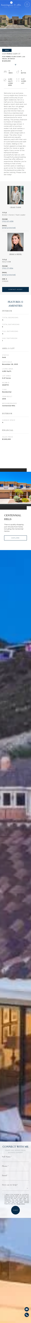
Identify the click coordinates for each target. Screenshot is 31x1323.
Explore (16, 538)
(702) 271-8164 (7, 268)
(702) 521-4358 (7, 221)
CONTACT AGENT (15, 289)
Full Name (6, 1157)
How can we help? (9, 1185)
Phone (4, 1166)
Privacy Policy (21, 1203)
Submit (15, 1210)
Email (4, 1176)
